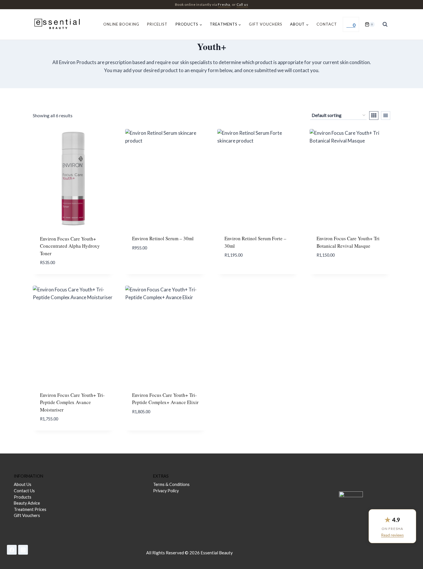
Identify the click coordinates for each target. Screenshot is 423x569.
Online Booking (121, 24)
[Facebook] (12, 550)
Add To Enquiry (164, 260)
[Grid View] (373, 115)
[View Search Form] (385, 24)
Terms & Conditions (171, 484)
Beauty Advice (27, 503)
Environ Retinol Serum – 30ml (163, 238)
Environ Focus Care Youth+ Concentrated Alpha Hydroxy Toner (70, 246)
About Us (22, 484)
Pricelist (157, 24)
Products (22, 497)
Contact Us (24, 490)
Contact (327, 24)
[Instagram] (23, 550)
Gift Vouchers (265, 24)
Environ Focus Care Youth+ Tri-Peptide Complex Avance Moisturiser (72, 402)
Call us (242, 4)
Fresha (224, 4)
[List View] (385, 115)
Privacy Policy (166, 490)
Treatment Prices (30, 509)
